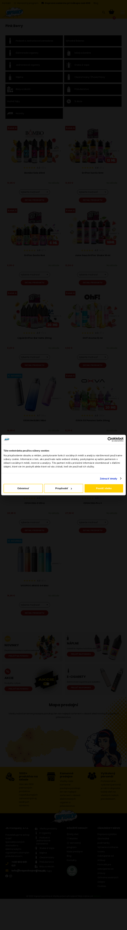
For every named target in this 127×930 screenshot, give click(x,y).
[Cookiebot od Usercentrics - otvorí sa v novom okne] (109, 439)
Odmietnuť (23, 488)
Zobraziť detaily (108, 478)
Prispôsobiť (61, 488)
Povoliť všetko (104, 488)
